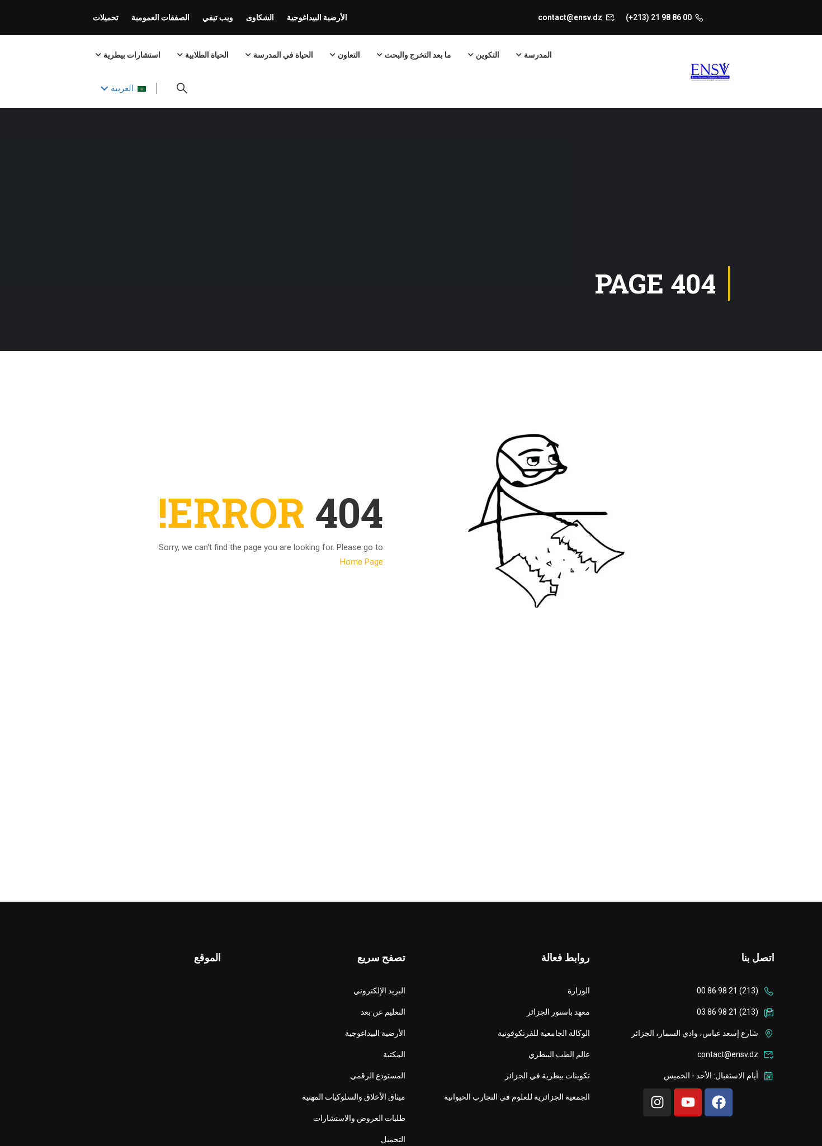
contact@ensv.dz (570, 17)
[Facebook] (719, 1102)
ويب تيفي (217, 17)
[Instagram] (657, 1102)
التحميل (393, 1139)
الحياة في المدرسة (283, 54)
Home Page (361, 562)
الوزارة (579, 990)
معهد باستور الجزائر (558, 1011)
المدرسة (538, 54)
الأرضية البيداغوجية (317, 17)
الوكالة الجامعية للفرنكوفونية (544, 1033)
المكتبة (394, 1054)
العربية (122, 88)
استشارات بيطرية (131, 54)
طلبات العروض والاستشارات (359, 1118)
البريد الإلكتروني (379, 990)
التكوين (487, 54)
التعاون (349, 54)
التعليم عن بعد (383, 1011)
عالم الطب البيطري (559, 1054)
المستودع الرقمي (377, 1075)
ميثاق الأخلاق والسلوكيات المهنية (353, 1096)
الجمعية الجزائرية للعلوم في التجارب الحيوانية (517, 1096)
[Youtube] (688, 1102)
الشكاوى (260, 17)
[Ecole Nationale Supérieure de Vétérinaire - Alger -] (686, 72)
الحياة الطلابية (207, 54)
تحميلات (106, 17)
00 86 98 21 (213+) (659, 17)
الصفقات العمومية (160, 17)
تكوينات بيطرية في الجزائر (547, 1075)
